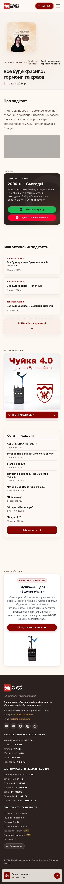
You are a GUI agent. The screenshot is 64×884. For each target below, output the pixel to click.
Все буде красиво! (32, 62)
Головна (8, 62)
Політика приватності (14, 817)
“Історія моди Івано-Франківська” (26, 487)
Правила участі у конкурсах (18, 826)
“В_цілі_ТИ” (14, 517)
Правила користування (15, 813)
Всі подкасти (32, 530)
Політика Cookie (12, 822)
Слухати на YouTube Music (34, 217)
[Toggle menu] (58, 5)
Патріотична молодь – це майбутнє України (27, 475)
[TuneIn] (13, 726)
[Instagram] (28, 726)
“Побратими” (14, 497)
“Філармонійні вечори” (20, 507)
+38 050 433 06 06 (23, 714)
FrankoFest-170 (16, 463)
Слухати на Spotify (34, 209)
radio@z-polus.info (20, 718)
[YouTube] (6, 726)
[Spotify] (21, 726)
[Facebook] (35, 726)
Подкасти (20, 62)
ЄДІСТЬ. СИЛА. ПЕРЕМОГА (22, 443)
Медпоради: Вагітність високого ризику (30, 453)
